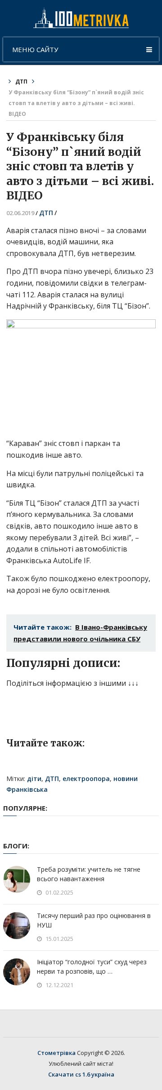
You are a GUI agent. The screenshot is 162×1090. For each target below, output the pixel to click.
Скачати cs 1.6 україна (81, 1074)
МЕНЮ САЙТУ (35, 49)
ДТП (21, 81)
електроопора (86, 778)
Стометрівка (56, 1053)
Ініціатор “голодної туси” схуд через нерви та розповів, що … (92, 966)
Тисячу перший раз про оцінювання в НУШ (94, 920)
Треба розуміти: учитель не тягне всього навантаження (88, 874)
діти (34, 778)
